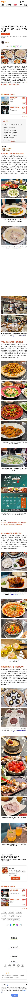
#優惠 (3, 920)
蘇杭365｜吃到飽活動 (9, 127)
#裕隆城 (11, 916)
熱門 (25, 5)
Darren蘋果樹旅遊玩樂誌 (15, 248)
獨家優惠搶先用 (5, 34)
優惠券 (15, 5)
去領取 (23, 103)
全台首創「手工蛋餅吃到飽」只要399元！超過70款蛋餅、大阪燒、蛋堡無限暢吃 (13, 523)
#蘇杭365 (11, 912)
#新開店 (9, 920)
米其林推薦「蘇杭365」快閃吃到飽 (13, 125)
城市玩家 (8, 5)
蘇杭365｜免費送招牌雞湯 (10, 132)
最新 (2, 5)
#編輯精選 (17, 920)
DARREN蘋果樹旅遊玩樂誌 (8, 149)
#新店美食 (18, 916)
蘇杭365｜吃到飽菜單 (9, 138)
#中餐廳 (4, 916)
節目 (21, 5)
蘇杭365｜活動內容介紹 (10, 130)
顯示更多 (13, 142)
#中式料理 (18, 912)
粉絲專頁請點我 (13, 875)
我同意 (14, 995)
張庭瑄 (7, 42)
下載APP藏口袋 (15, 878)
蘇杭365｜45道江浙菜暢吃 (10, 135)
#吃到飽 (4, 912)
